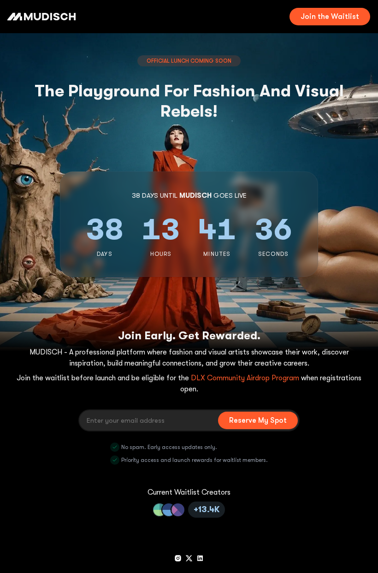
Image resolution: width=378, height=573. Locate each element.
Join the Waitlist (330, 16)
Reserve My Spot (258, 420)
